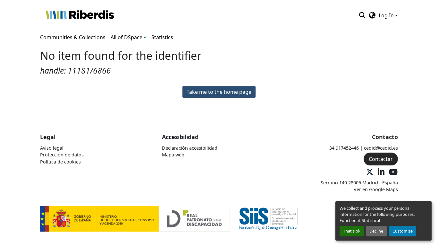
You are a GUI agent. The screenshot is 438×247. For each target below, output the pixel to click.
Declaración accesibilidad (189, 148)
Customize (402, 231)
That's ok (351, 231)
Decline (376, 231)
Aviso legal (51, 148)
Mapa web (173, 155)
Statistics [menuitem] (162, 37)
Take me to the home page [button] (219, 91)
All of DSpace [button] (126, 37)
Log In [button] (387, 15)
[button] (79, 15)
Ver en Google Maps (376, 189)
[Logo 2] (268, 218)
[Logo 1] (135, 218)
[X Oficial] (370, 172)
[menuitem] (128, 37)
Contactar (381, 159)
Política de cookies (60, 162)
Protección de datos (62, 155)
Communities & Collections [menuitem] (72, 37)
